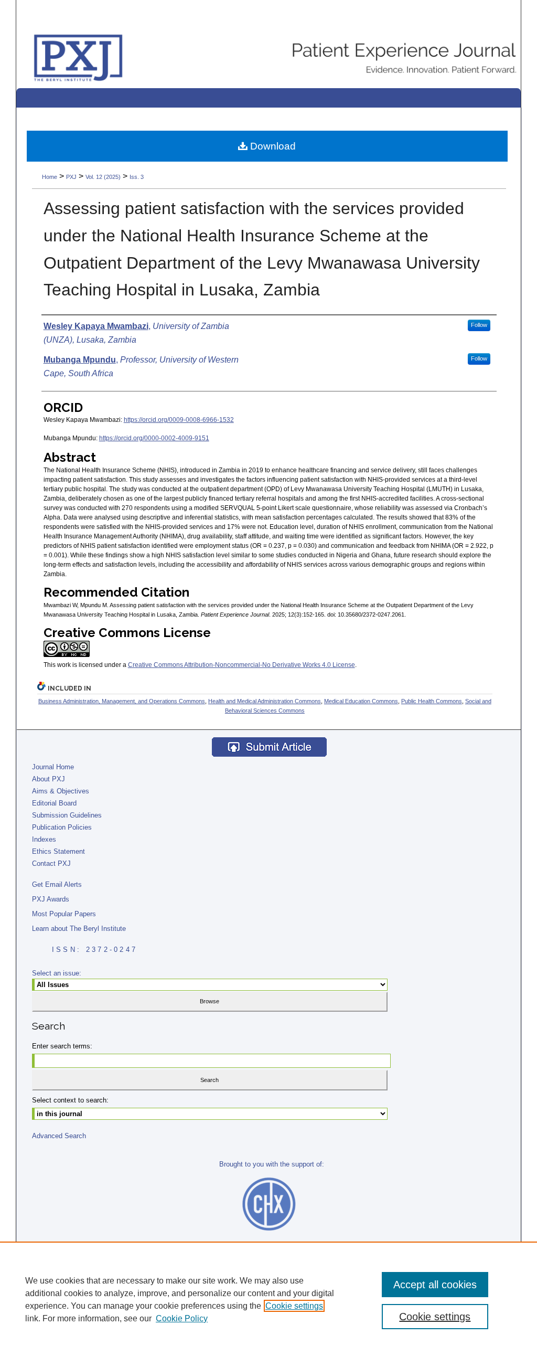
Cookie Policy (182, 1318)
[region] (268, 1299)
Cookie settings (294, 1305)
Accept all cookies (435, 1284)
